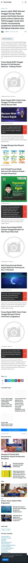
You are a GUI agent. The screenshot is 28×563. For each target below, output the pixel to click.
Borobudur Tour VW (5, 552)
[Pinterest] (19, 380)
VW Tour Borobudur (5, 543)
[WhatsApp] (12, 380)
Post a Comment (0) (14, 430)
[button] (1, 2)
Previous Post (5, 433)
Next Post (23, 433)
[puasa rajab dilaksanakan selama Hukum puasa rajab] (7, 417)
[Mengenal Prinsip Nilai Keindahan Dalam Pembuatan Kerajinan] (14, 445)
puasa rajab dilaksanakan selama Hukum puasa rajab (7, 424)
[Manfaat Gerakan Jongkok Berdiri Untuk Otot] (6, 465)
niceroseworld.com (5, 536)
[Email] (22, 380)
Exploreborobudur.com (6, 542)
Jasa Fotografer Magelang (7, 548)
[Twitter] (9, 380)
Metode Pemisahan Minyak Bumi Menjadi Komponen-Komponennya (19, 509)
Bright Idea (3, 540)
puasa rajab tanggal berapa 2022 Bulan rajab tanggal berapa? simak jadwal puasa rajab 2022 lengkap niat (7, 402)
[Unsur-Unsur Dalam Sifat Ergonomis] (14, 490)
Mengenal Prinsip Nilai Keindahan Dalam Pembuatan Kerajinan (13, 456)
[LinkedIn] (15, 380)
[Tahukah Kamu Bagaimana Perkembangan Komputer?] (6, 518)
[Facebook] (6, 380)
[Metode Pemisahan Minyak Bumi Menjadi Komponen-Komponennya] (6, 509)
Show (9, 38)
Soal (8, 529)
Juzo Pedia (7, 2)
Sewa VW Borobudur (6, 549)
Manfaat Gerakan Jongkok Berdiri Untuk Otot (18, 465)
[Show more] (2, 383)
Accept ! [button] (5, 559)
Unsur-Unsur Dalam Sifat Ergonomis (11, 502)
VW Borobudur (4, 551)
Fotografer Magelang (6, 538)
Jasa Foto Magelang (6, 546)
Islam (6, 8)
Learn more (11, 556)
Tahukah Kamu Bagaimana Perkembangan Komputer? (17, 518)
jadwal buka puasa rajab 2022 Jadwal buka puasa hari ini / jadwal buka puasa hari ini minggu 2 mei (19, 474)
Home (2, 8)
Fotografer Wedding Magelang (8, 545)
